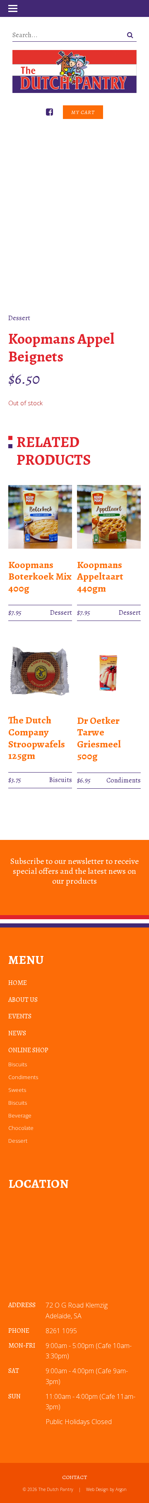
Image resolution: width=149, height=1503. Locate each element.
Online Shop (28, 1050)
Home (17, 982)
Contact (74, 1477)
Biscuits (17, 1064)
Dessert (17, 1140)
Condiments (23, 1077)
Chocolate (21, 1128)
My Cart (83, 112)
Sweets (17, 1090)
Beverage (19, 1115)
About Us (23, 999)
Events (19, 1016)
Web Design (97, 1489)
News (17, 1033)
